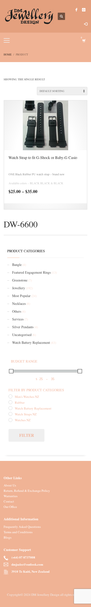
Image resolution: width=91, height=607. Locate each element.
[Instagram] (83, 9)
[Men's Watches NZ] (10, 396)
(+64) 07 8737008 (23, 557)
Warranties (10, 496)
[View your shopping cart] (83, 40)
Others (16, 311)
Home (8, 54)
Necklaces (19, 303)
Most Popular (21, 295)
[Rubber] (10, 402)
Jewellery (18, 288)
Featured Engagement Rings (31, 272)
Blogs (7, 537)
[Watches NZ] (10, 420)
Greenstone (19, 280)
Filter (26, 435)
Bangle (17, 264)
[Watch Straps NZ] (10, 414)
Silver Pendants (22, 327)
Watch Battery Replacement (31, 342)
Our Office (10, 506)
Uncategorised (22, 334)
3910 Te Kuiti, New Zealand (30, 571)
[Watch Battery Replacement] (10, 408)
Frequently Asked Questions (22, 526)
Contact (9, 501)
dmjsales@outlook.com (27, 564)
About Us (10, 485)
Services (18, 319)
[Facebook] (76, 9)
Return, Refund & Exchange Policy (27, 490)
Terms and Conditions (18, 532)
